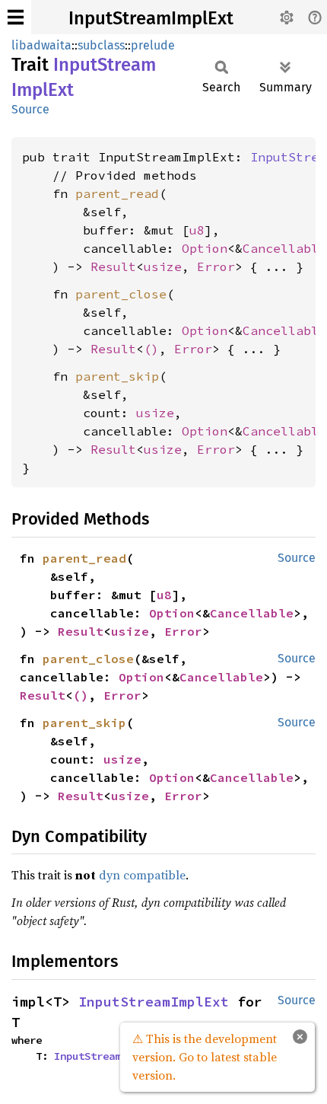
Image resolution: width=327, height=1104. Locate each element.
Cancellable (284, 248)
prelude (153, 45)
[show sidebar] (15, 17)
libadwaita (41, 45)
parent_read (117, 193)
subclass (101, 45)
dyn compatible (142, 874)
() (151, 348)
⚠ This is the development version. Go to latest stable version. (204, 1056)
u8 (197, 230)
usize (163, 266)
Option (204, 248)
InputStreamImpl (99, 1056)
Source (30, 109)
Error (216, 266)
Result (113, 266)
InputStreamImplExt (150, 18)
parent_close (121, 294)
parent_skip (117, 376)
